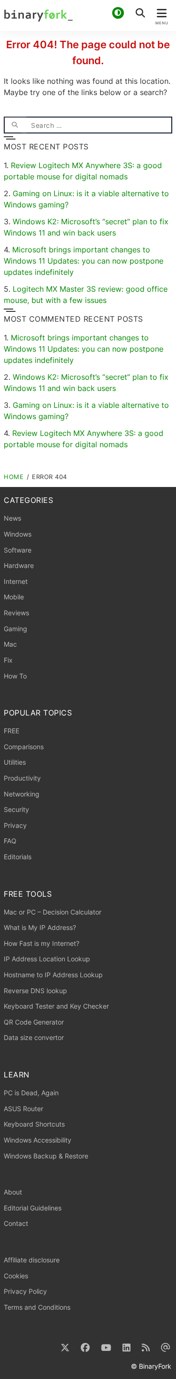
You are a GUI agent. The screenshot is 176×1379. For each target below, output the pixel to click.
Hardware (19, 565)
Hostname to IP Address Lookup (53, 975)
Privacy (15, 825)
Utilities (15, 762)
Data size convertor (34, 1037)
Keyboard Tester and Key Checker (56, 1006)
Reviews (16, 613)
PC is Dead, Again (31, 1093)
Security (16, 809)
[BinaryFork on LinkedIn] (126, 1347)
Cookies (16, 1276)
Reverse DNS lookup (35, 991)
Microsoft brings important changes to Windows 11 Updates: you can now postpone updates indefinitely (83, 261)
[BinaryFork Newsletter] (165, 1347)
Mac (10, 644)
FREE (11, 731)
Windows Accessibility (37, 1140)
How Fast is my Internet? (41, 943)
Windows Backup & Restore (46, 1156)
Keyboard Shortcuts (34, 1124)
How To (15, 676)
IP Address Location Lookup (47, 959)
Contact (16, 1223)
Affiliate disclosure (32, 1260)
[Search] (15, 125)
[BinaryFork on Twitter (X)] (65, 1347)
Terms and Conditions (37, 1307)
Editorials (17, 857)
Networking (21, 794)
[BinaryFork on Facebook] (85, 1347)
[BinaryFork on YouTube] (106, 1347)
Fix (8, 660)
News (12, 518)
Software (17, 550)
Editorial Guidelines (32, 1208)
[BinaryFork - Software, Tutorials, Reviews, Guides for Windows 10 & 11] (88, 15)
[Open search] (140, 13)
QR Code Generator (34, 1022)
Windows (17, 534)
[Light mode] (118, 13)
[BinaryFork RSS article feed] (145, 1347)
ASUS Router (23, 1109)
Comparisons (24, 747)
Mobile (14, 597)
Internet (16, 581)
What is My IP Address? (40, 927)
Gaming (15, 629)
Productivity (22, 778)
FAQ (10, 841)
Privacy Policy (25, 1291)
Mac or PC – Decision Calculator (52, 912)
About (13, 1192)
